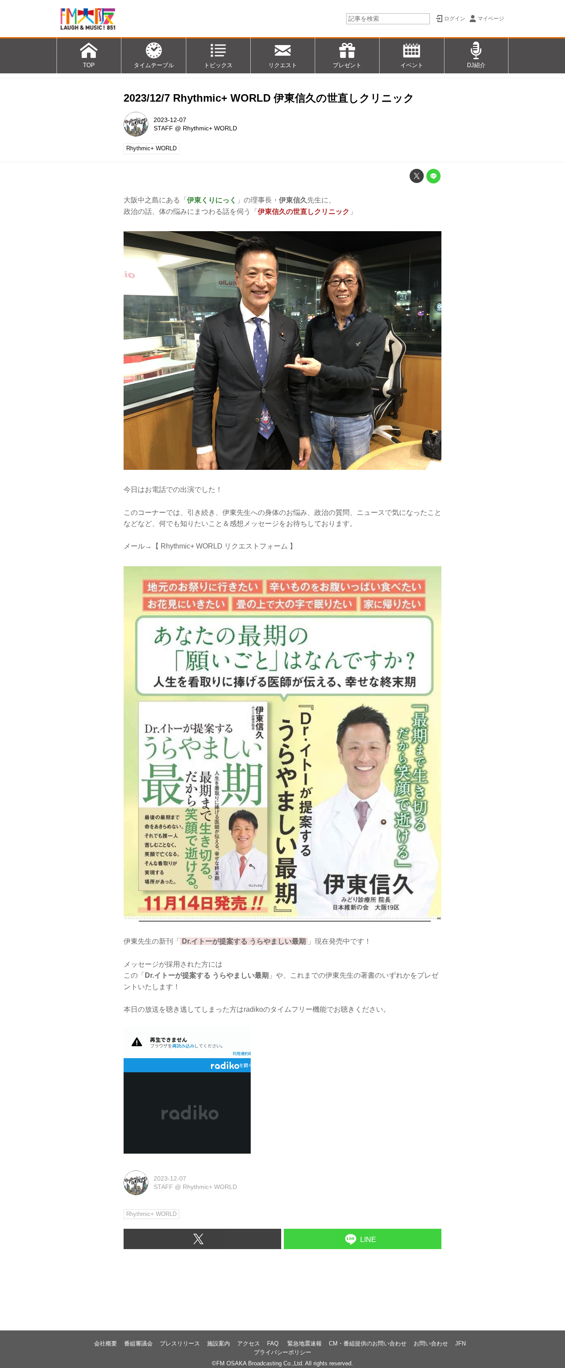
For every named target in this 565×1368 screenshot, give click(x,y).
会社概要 (105, 1343)
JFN (460, 1343)
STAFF (163, 128)
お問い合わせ (431, 1343)
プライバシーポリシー (282, 1352)
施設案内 (218, 1343)
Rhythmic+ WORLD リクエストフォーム (224, 546)
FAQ (273, 1343)
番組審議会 (138, 1343)
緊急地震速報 (304, 1343)
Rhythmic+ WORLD (210, 128)
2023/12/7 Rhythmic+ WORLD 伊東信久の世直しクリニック (269, 98)
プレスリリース (180, 1343)
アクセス (248, 1343)
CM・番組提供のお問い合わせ (368, 1343)
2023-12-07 (170, 119)
